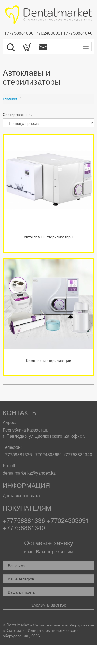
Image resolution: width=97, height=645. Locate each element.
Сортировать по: (17, 114)
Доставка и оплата (21, 495)
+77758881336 (18, 33)
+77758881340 (77, 33)
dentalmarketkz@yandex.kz (29, 473)
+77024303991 (48, 33)
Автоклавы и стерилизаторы (48, 236)
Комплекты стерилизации (48, 360)
